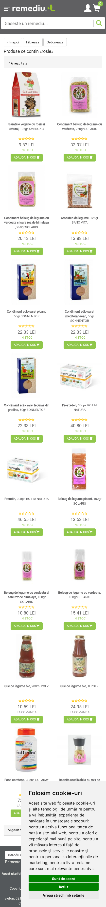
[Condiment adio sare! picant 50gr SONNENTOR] (26, 282)
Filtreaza (32, 42)
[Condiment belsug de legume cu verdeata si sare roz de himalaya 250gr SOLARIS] (26, 188)
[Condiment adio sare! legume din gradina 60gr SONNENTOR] (26, 375)
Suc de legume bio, (26, 686)
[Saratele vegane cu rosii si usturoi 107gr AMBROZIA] (26, 95)
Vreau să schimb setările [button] (63, 895)
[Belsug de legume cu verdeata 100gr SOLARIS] (79, 563)
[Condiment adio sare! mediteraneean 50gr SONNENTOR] (79, 282)
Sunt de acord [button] (63, 878)
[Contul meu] (87, 7)
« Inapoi (13, 42)
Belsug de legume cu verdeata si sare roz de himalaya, (26, 597)
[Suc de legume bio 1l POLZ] (79, 657)
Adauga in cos (25, 157)
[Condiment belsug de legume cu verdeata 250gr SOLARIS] (79, 95)
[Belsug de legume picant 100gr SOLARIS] (79, 469)
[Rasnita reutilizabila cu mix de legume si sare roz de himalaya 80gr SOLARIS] (79, 750)
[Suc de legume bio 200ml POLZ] (26, 657)
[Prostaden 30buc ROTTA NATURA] (79, 375)
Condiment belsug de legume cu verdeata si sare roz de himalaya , (26, 222)
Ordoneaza (55, 42)
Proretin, (26, 499)
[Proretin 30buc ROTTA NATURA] (26, 469)
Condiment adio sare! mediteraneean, (79, 316)
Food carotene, (26, 780)
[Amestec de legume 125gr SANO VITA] (79, 188)
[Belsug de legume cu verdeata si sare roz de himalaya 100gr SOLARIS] (26, 563)
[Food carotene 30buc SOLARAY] (26, 750)
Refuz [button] (64, 887)
